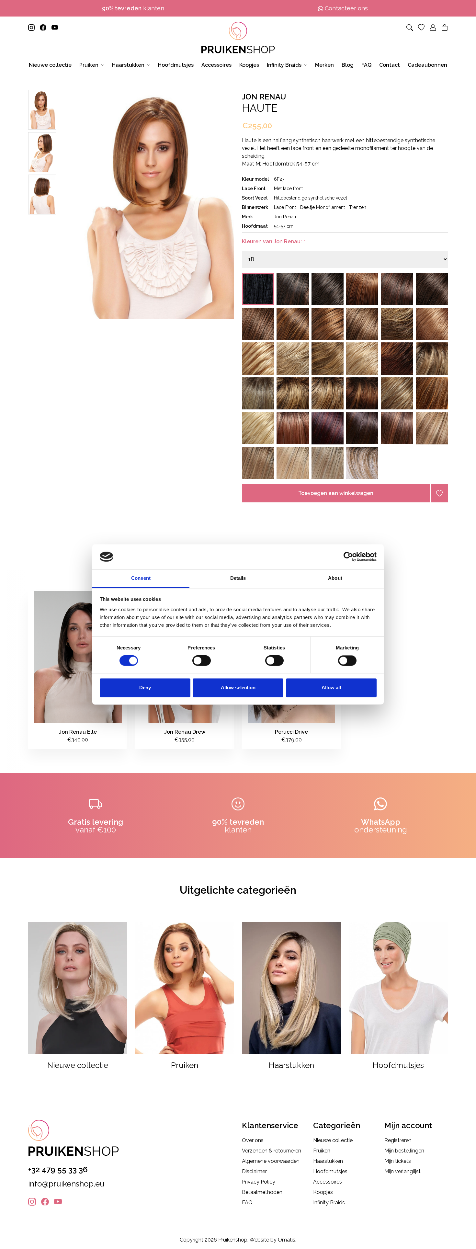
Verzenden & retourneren (271, 1151)
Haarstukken (328, 1161)
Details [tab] (238, 578)
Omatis (286, 1240)
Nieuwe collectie (333, 1140)
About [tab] (335, 578)
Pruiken (321, 1151)
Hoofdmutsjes (330, 1171)
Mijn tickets (397, 1161)
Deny (145, 687)
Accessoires (327, 1182)
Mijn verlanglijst (402, 1171)
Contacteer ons (345, 8)
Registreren (398, 1140)
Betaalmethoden (262, 1192)
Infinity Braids (329, 1202)
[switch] (201, 661)
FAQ (247, 1202)
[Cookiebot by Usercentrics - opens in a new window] (348, 557)
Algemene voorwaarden (271, 1161)
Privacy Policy (258, 1182)
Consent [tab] (141, 578)
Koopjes (323, 1192)
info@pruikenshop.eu (66, 1183)
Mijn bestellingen (404, 1151)
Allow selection (238, 687)
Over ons (253, 1140)
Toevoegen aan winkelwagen (335, 493)
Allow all (331, 687)
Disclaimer (254, 1171)
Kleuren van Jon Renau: (273, 241)
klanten (133, 8)
